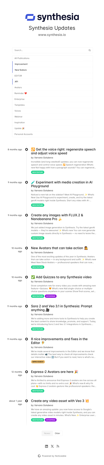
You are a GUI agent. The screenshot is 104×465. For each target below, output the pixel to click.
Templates (19, 105)
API (16, 81)
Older (57, 433)
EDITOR (18, 75)
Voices (17, 110)
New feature (21, 70)
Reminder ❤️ (20, 93)
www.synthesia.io (52, 35)
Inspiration (19, 122)
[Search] (90, 50)
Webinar (18, 116)
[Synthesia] (52, 18)
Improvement (21, 64)
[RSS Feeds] (58, 446)
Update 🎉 (19, 128)
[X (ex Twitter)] (54, 446)
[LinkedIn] (48, 446)
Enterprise (19, 99)
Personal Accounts (23, 134)
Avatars (18, 87)
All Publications (21, 58)
